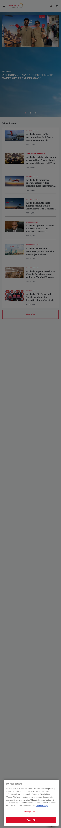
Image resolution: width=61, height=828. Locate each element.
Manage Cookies (31, 812)
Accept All (31, 820)
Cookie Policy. (42, 806)
